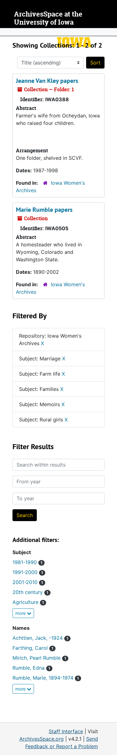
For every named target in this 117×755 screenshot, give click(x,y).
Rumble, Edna (31, 668)
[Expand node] (111, 32)
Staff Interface (66, 731)
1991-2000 (27, 572)
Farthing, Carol (32, 648)
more (21, 613)
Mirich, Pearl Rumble (39, 658)
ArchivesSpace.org (41, 739)
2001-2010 (27, 582)
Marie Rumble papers (44, 210)
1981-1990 (27, 562)
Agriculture (28, 602)
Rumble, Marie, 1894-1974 (45, 678)
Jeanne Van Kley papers (47, 81)
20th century (30, 592)
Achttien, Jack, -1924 (40, 638)
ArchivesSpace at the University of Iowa (48, 18)
